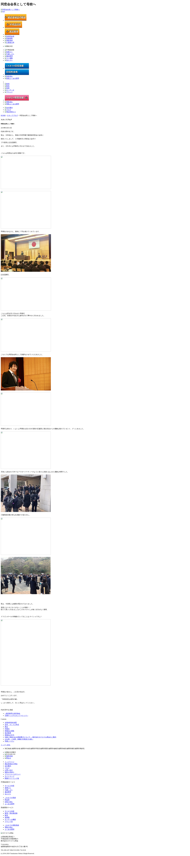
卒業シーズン (9, 741)
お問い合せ (9, 770)
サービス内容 (9, 786)
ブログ (7, 768)
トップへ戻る (5, 745)
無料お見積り (9, 772)
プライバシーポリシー (13, 774)
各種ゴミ (8, 788)
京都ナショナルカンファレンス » (16, 715)
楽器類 (7, 817)
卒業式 (7, 729)
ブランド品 (9, 821)
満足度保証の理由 (11, 764)
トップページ (9, 762)
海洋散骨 (8, 733)
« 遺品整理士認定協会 (12, 713)
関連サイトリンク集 (12, 778)
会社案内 (8, 766)
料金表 (7, 800)
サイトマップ (9, 776)
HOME (3, 115)
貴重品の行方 (9, 735)
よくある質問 (9, 804)
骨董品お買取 (9, 731)
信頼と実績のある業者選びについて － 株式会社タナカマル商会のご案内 (30, 737)
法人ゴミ (8, 794)
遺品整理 (8, 792)
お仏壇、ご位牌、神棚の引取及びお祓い (19, 739)
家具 (6, 815)
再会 (6, 727)
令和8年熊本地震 (11, 722)
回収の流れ (9, 802)
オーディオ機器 (10, 819)
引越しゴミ (9, 790)
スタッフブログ (12, 115)
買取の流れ (9, 827)
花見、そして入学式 (12, 724)
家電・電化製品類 (11, 813)
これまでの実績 (10, 797)
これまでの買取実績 (12, 825)
